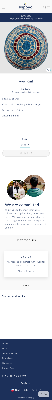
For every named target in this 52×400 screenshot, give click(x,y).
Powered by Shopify (26, 398)
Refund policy (8, 358)
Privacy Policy (8, 368)
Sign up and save (14, 376)
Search (5, 343)
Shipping (15, 92)
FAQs (4, 348)
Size (25, 139)
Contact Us (7, 363)
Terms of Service (9, 353)
